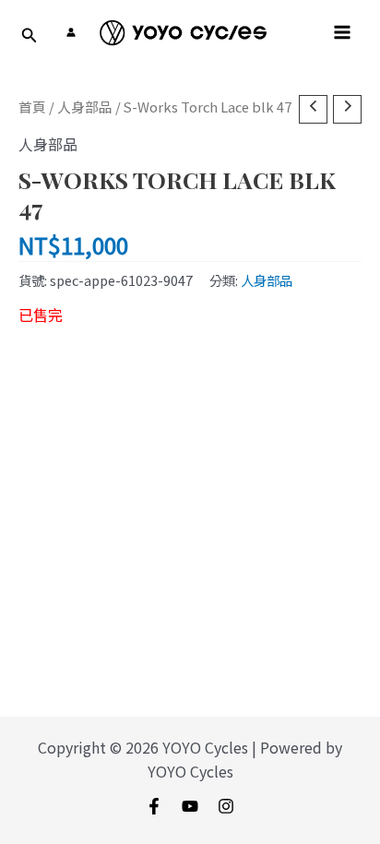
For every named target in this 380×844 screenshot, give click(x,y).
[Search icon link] (29, 36)
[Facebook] (154, 806)
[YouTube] (190, 806)
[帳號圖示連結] (71, 32)
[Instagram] (226, 806)
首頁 (32, 106)
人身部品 (85, 106)
